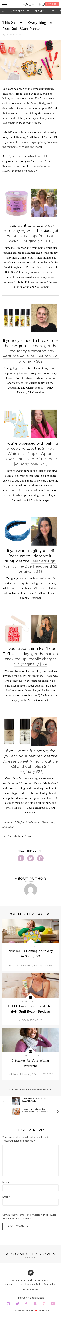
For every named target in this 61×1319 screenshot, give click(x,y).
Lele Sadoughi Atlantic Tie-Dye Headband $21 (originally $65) (31, 566)
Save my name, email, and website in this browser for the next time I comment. (29, 1216)
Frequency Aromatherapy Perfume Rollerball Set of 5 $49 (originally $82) (31, 356)
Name (6, 1182)
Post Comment (18, 1226)
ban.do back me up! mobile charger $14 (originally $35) (31, 659)
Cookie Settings (30, 1289)
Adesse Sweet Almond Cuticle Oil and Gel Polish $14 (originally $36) (30, 766)
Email (6, 1196)
